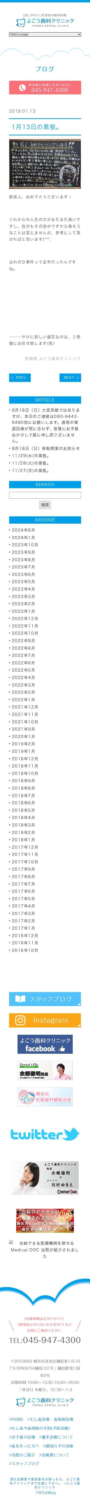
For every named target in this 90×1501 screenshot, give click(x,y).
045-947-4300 (52, 1340)
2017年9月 (24, 869)
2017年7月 (24, 884)
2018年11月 (25, 766)
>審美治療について (56, 1437)
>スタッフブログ (24, 1464)
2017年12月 (25, 847)
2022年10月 (25, 633)
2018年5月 (24, 810)
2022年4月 (24, 678)
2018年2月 (24, 832)
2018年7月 (24, 796)
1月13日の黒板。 (37, 127)
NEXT (69, 377)
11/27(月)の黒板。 (31, 471)
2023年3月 (24, 597)
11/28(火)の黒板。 (31, 463)
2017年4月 (24, 906)
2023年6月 (24, 574)
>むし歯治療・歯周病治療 (50, 1419)
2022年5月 (24, 670)
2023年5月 (24, 582)
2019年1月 (24, 751)
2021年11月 (25, 714)
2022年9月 (24, 641)
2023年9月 (24, 552)
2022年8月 (24, 648)
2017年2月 (24, 921)
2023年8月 (24, 560)
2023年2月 (24, 604)
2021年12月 (25, 707)
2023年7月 (24, 567)
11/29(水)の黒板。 (31, 456)
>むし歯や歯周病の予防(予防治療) (39, 1428)
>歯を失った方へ (24, 1446)
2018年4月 (24, 818)
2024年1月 (24, 538)
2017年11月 (25, 854)
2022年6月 (24, 663)
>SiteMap (46, 1492)
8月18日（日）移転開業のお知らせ (46, 448)
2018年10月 (25, 773)
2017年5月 (24, 899)
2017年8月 (24, 877)
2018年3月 (24, 825)
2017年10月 (25, 862)
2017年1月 (24, 928)
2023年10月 (25, 545)
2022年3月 (24, 685)
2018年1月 (24, 840)
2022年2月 (24, 692)
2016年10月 (25, 950)
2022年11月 (25, 626)
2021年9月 (24, 729)
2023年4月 (24, 589)
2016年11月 (25, 943)
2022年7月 (24, 655)
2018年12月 (25, 759)
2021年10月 (25, 722)
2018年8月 (24, 788)
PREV (21, 377)
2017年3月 (24, 913)
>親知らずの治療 (58, 1446)
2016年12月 (25, 936)
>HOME (16, 1419)
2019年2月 (24, 744)
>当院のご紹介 (22, 1455)
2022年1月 (24, 700)
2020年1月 (24, 737)
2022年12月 (25, 618)
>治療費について (54, 1455)
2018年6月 (24, 803)
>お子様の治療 (22, 1437)
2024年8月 (24, 530)
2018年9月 (24, 781)
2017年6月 (24, 891)
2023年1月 (24, 611)
